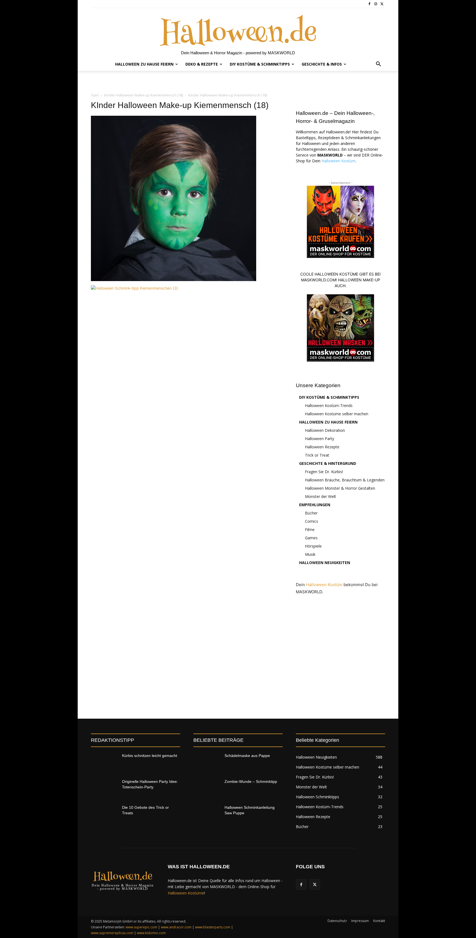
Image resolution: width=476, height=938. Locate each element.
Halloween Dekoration (325, 430)
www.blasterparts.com (212, 927)
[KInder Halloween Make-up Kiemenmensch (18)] (173, 279)
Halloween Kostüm (338, 160)
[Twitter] (382, 4)
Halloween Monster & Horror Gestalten (340, 488)
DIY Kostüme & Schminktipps (329, 397)
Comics (311, 521)
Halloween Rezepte (322, 446)
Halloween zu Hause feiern (328, 422)
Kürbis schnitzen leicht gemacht (149, 755)
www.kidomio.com (151, 933)
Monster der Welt (320, 496)
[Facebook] (369, 4)
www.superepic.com (141, 927)
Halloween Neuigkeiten (324, 562)
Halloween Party (319, 438)
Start (95, 95)
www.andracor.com (176, 927)
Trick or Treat (317, 455)
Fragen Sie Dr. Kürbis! (324, 471)
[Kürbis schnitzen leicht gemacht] (104, 762)
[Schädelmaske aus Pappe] (206, 762)
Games (311, 537)
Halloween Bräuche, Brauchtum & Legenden (345, 480)
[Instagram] (375, 4)
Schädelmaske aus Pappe (247, 755)
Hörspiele (313, 546)
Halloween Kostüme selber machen (336, 413)
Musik (310, 554)
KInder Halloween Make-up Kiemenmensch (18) (143, 95)
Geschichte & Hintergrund (327, 463)
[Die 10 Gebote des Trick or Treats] (104, 814)
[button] (378, 64)
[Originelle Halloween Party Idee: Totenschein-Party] (104, 788)
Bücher (311, 513)
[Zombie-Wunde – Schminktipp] (206, 788)
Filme (310, 529)
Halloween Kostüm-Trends (329, 405)
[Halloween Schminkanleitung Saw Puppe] (206, 814)
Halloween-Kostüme (186, 893)
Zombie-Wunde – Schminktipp (251, 781)
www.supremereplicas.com (112, 933)
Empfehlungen (314, 504)
